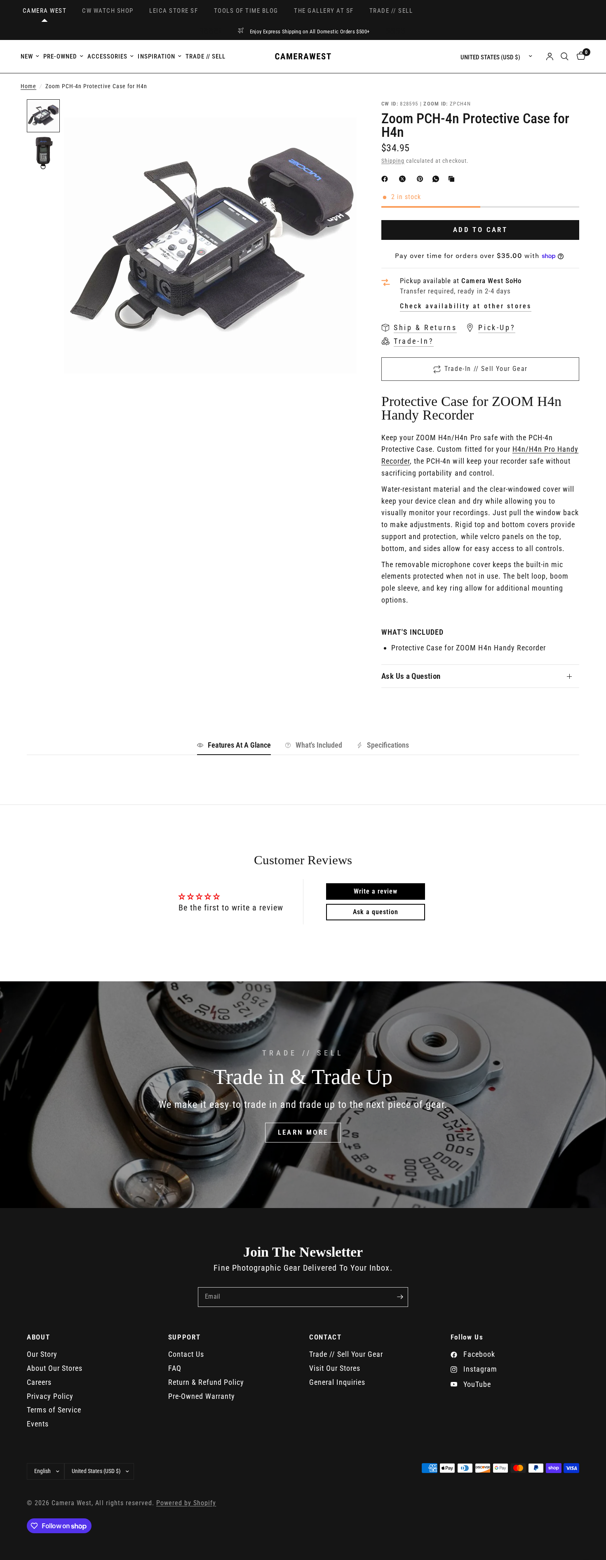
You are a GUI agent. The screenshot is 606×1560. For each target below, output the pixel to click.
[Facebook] (386, 179)
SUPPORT (184, 1337)
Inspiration (156, 56)
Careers (39, 1382)
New (27, 56)
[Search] (565, 56)
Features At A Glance (239, 745)
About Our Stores (54, 1368)
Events (38, 1423)
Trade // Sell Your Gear (346, 1354)
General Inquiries (337, 1382)
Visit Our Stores (334, 1368)
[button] (303, 1132)
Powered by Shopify (186, 1503)
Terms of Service (54, 1409)
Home (28, 86)
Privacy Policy (50, 1396)
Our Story (42, 1354)
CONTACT (325, 1337)
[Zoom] (339, 116)
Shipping (392, 160)
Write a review (375, 891)
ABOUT (38, 1337)
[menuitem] (31, 56)
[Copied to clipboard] (453, 179)
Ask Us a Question (411, 676)
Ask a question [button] (375, 912)
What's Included (319, 745)
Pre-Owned (60, 56)
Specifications (388, 745)
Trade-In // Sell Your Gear (486, 369)
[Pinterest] (422, 179)
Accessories (107, 56)
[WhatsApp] (437, 179)
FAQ (174, 1368)
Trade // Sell (205, 56)
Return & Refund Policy (206, 1382)
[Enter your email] (400, 1297)
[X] (404, 179)
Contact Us (186, 1354)
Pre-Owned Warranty (201, 1396)
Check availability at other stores (465, 306)
